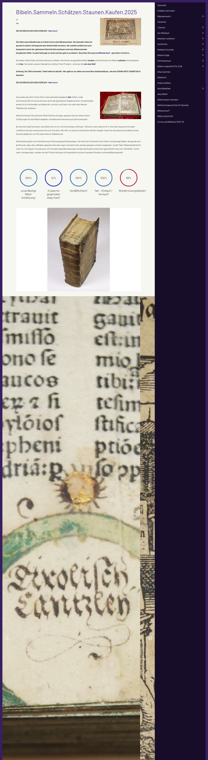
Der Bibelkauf (163, 33)
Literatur (161, 27)
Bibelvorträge (163, 55)
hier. (22, 64)
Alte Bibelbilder (164, 88)
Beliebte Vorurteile (165, 49)
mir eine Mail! (90, 64)
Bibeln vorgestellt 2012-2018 (169, 66)
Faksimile (161, 22)
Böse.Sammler (163, 72)
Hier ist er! (53, 31)
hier (69, 97)
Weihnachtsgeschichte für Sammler (173, 105)
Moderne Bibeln (164, 83)
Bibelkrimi (161, 77)
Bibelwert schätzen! (166, 38)
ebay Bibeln (162, 94)
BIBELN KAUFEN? (165, 116)
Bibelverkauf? (163, 110)
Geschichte (162, 44)
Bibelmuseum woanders (167, 99)
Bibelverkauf (104, 53)
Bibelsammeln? (164, 16)
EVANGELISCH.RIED (166, 11)
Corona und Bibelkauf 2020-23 (170, 122)
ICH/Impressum (164, 60)
